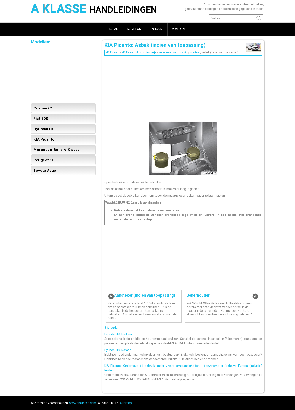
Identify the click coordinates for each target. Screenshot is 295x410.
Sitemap (126, 403)
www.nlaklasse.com (82, 403)
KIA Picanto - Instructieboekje (139, 52)
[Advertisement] (183, 87)
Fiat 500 (40, 118)
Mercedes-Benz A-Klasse (56, 149)
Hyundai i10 (44, 129)
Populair (134, 29)
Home (113, 29)
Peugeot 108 (45, 160)
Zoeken (156, 29)
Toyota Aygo (44, 170)
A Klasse (94, 9)
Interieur (195, 52)
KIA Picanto (112, 52)
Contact (179, 29)
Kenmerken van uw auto (173, 52)
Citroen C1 (43, 108)
